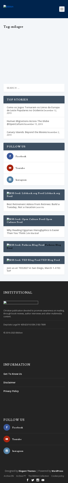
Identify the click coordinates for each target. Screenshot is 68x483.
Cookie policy (57, 476)
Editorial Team (16, 45)
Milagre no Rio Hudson (25, 40)
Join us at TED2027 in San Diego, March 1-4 (31, 268)
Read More (15, 70)
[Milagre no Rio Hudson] (34, 33)
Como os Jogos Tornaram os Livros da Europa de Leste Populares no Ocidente (33, 109)
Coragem (42, 45)
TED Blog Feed (50, 260)
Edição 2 (52, 45)
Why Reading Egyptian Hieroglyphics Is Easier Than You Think (33, 232)
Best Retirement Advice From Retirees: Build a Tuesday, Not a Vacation (33, 206)
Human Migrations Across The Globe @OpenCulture (28, 122)
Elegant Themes (27, 471)
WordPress (57, 471)
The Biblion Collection (38, 476)
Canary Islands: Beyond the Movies (27, 132)
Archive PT (21, 476)
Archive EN (9, 476)
